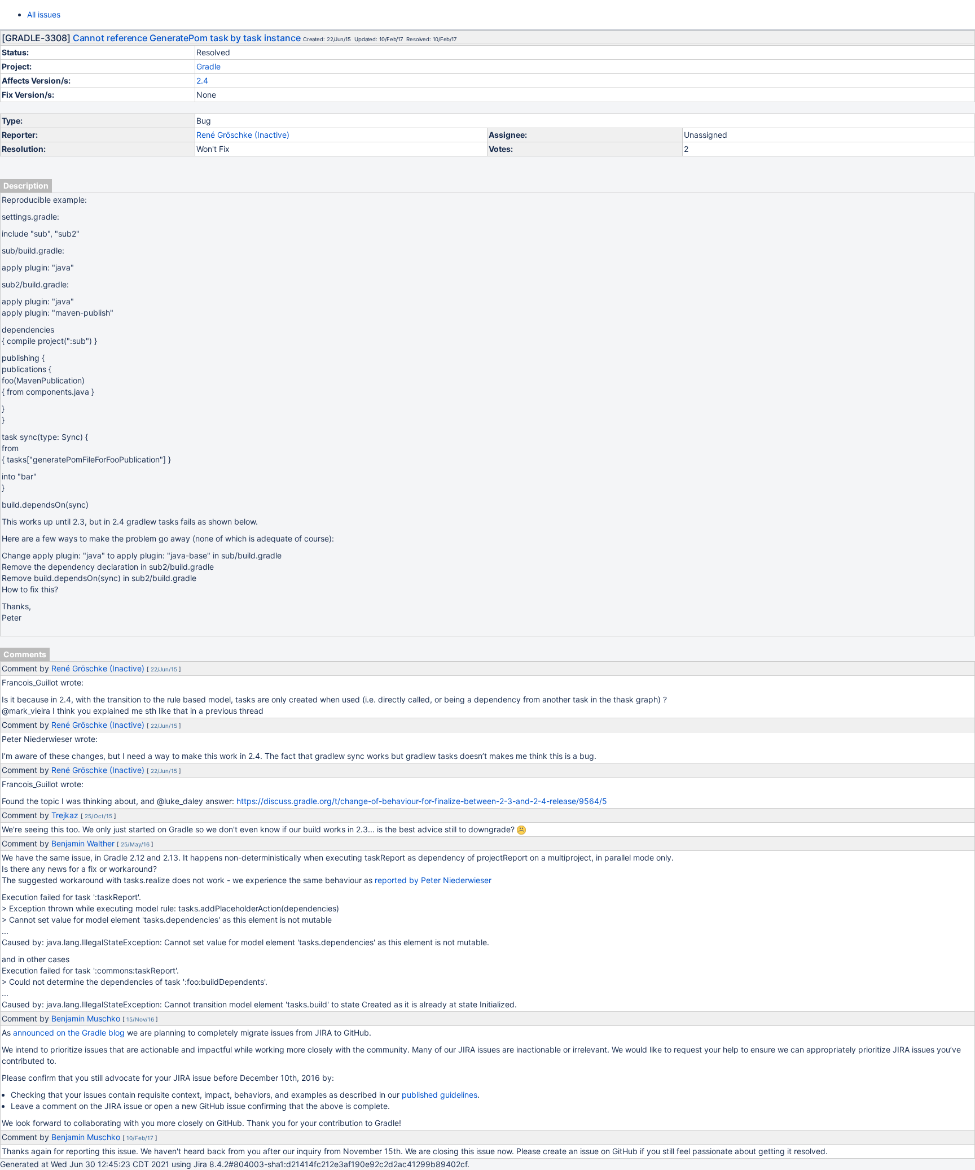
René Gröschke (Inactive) (242, 134)
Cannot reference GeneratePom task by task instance (187, 37)
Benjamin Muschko (85, 1018)
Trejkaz (64, 815)
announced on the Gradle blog (69, 1032)
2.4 (202, 80)
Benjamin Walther (83, 843)
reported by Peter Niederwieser (433, 880)
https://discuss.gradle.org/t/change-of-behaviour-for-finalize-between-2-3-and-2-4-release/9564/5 (421, 801)
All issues (43, 14)
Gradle (208, 66)
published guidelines (439, 1094)
